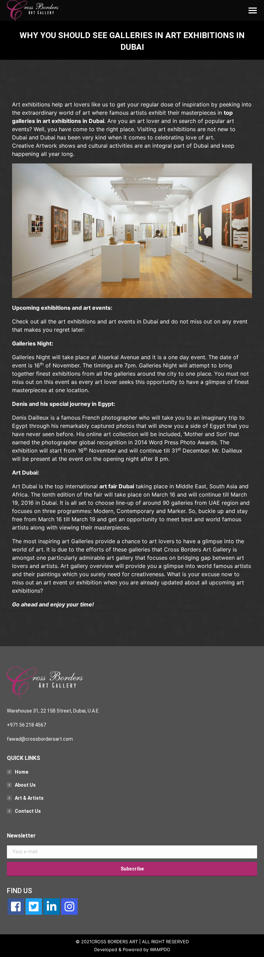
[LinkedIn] (51, 906)
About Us (25, 785)
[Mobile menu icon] (252, 10)
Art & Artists (29, 798)
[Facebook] (16, 906)
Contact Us (28, 811)
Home (21, 772)
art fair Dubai (116, 486)
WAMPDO (160, 949)
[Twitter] (33, 906)
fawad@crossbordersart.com (40, 739)
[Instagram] (69, 906)
